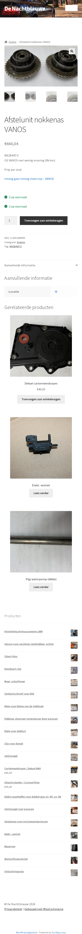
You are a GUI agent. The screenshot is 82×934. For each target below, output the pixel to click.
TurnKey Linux (59, 932)
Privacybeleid (13, 909)
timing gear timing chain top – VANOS (29, 179)
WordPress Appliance (26, 932)
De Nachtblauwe (24, 8)
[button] (72, 51)
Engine (12, 42)
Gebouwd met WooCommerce (43, 909)
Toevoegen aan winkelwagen (43, 220)
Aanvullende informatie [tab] (19, 265)
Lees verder (41, 493)
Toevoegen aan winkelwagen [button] (41, 399)
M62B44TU (16, 246)
